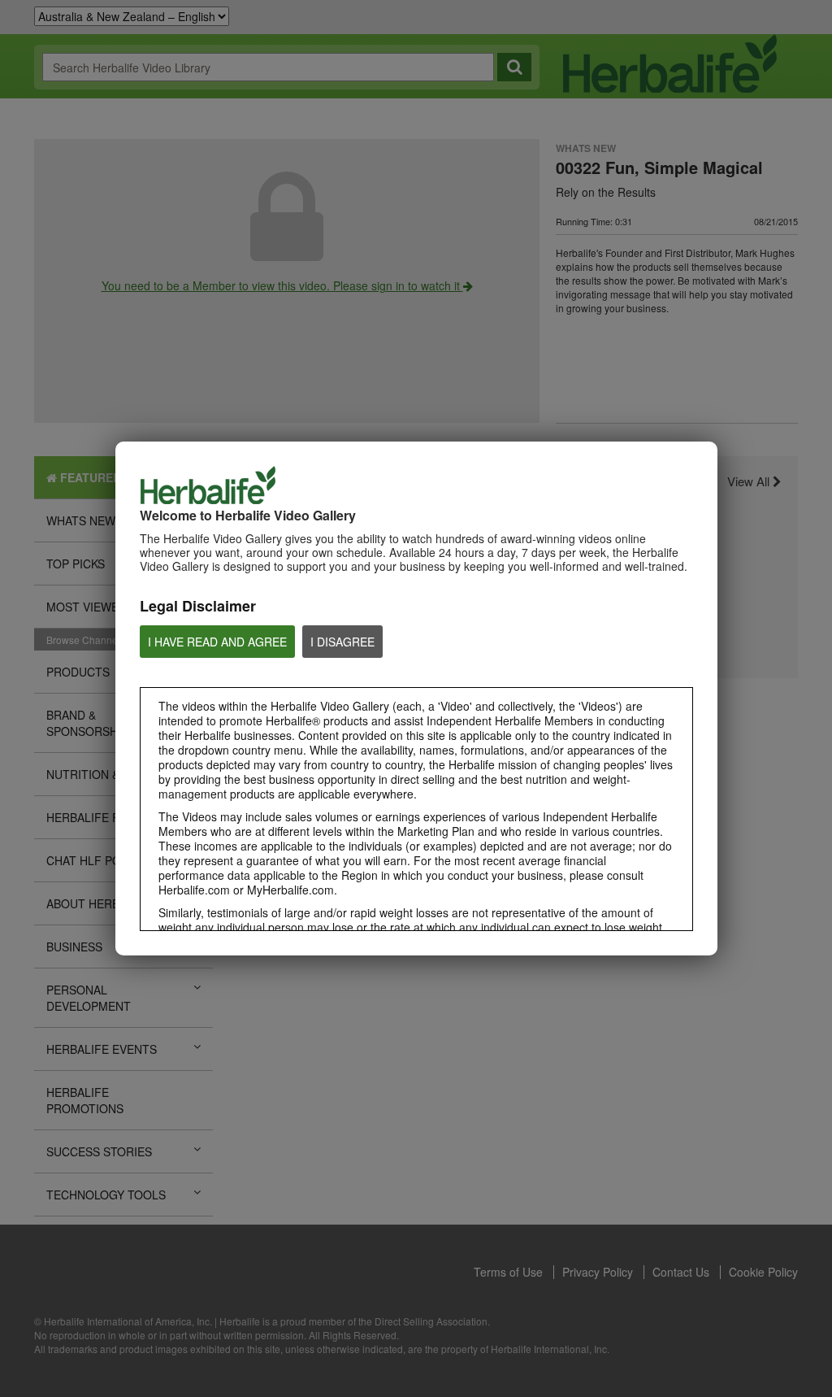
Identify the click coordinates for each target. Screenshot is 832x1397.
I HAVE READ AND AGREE (217, 641)
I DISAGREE (342, 641)
